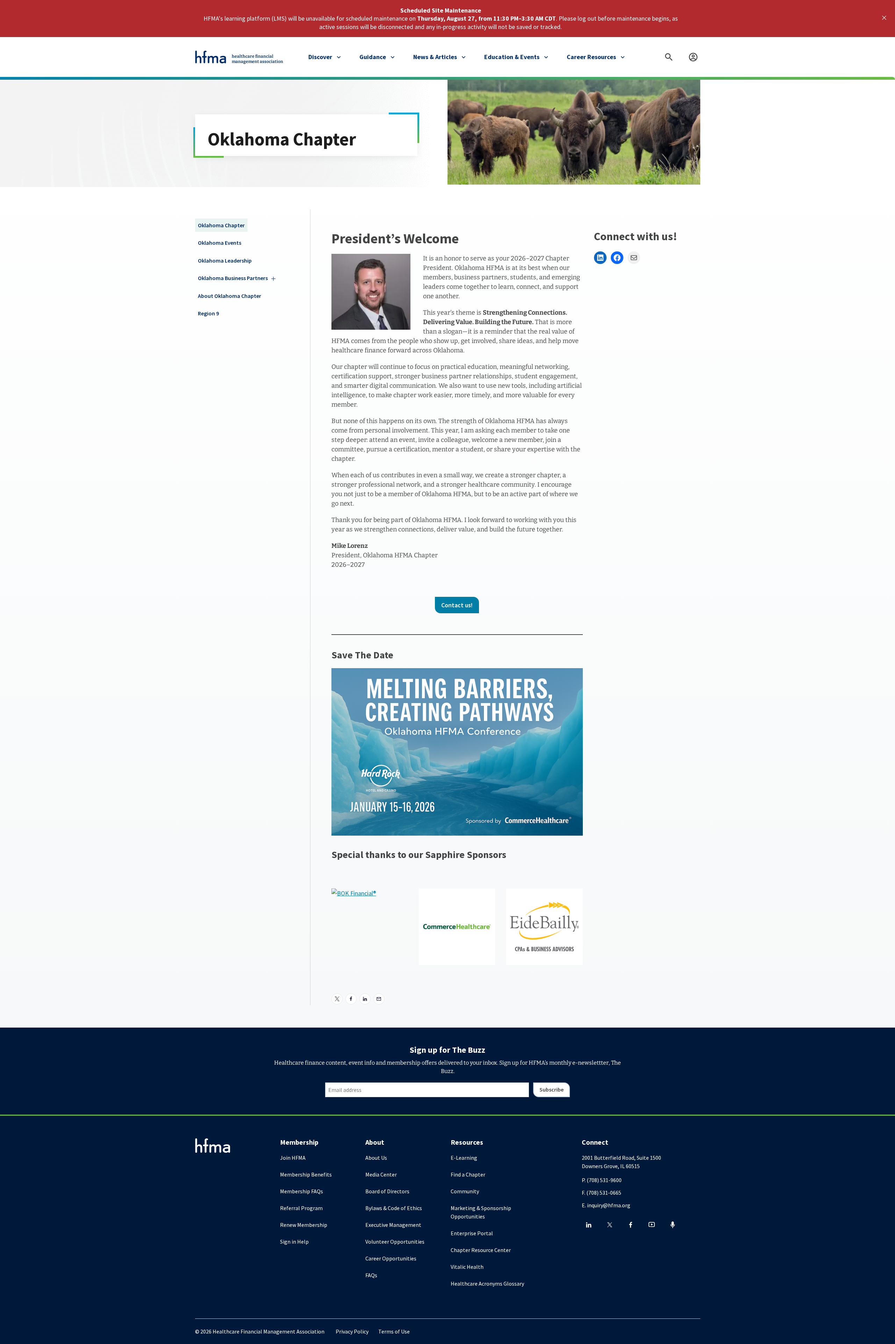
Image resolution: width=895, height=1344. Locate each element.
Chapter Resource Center (481, 1249)
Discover (320, 57)
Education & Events (511, 57)
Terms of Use (394, 1331)
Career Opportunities (390, 1258)
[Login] (693, 57)
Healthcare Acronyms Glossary (487, 1283)
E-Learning (464, 1157)
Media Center (381, 1174)
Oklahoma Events (219, 242)
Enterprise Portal (472, 1233)
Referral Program (301, 1207)
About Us (376, 1157)
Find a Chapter (468, 1174)
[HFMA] (211, 57)
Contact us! (457, 605)
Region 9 (208, 313)
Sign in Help (294, 1241)
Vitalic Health (467, 1266)
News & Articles (435, 57)
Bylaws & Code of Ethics (393, 1207)
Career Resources (591, 57)
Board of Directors (387, 1191)
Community (465, 1191)
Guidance (372, 57)
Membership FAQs (301, 1191)
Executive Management (393, 1224)
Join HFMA (293, 1157)
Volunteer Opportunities (394, 1241)
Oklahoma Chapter (221, 225)
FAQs (371, 1275)
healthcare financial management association (257, 59)
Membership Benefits (306, 1174)
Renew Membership (303, 1224)
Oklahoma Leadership (225, 260)
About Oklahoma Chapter (229, 295)
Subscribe (551, 1089)
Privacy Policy (352, 1331)
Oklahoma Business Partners (233, 277)
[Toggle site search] (669, 57)
